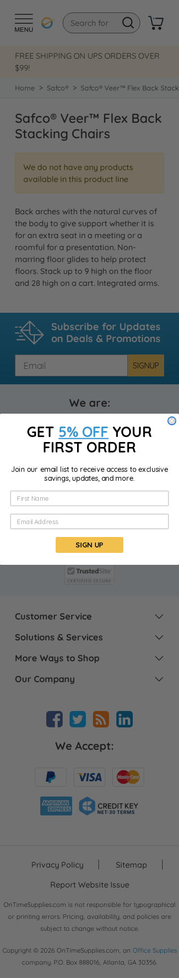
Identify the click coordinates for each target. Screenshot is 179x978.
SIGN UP (89, 544)
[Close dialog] (172, 421)
